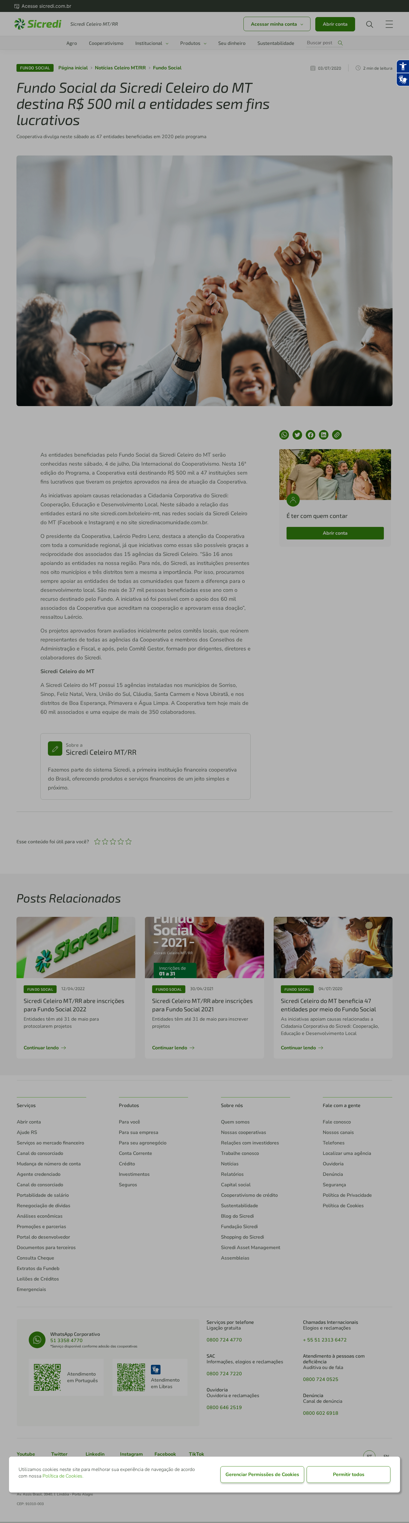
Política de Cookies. (63, 1476)
